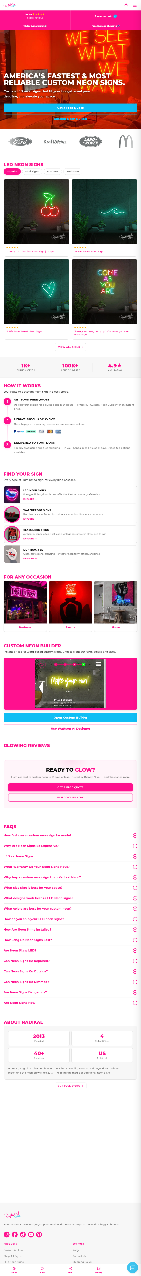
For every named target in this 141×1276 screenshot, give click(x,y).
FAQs (76, 1250)
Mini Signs (32, 171)
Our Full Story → (70, 1085)
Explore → (30, 499)
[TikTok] (23, 1234)
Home (14, 1272)
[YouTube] (31, 1234)
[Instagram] (7, 1234)
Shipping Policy (82, 1261)
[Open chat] (132, 1267)
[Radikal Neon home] (9, 5)
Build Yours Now (70, 797)
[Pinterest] (39, 1234)
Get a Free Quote (70, 787)
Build (70, 1272)
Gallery (98, 1272)
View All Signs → (70, 346)
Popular (12, 171)
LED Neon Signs (14, 1261)
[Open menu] (134, 5)
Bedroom (72, 171)
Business (53, 171)
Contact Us (79, 1256)
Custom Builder (13, 1250)
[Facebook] (15, 1234)
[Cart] (126, 5)
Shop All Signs (12, 1256)
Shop (42, 1272)
